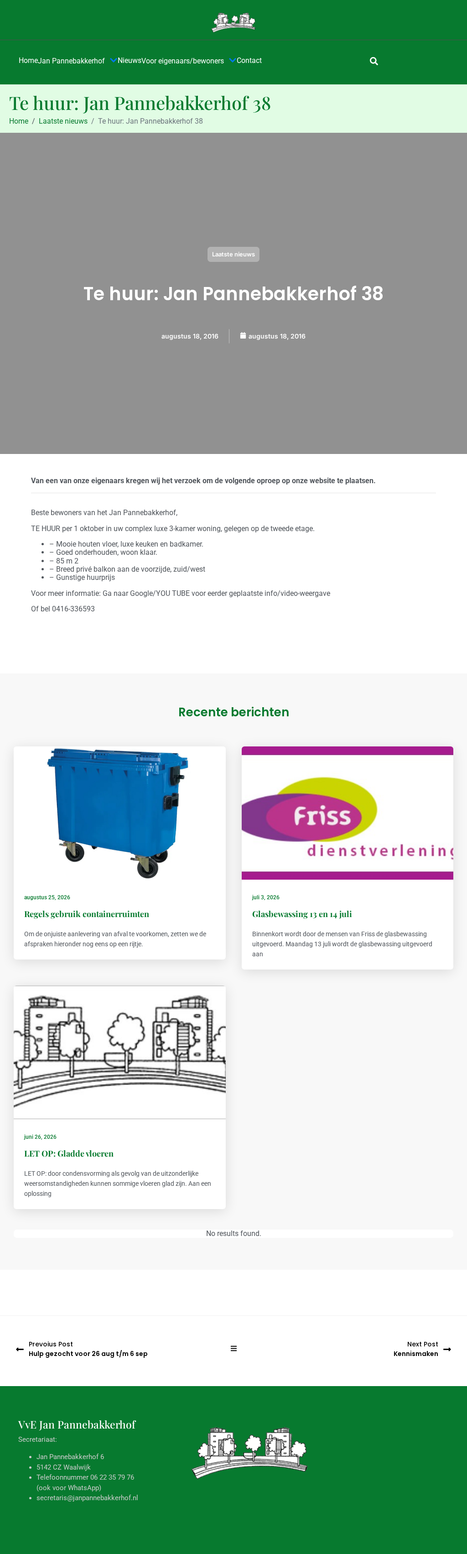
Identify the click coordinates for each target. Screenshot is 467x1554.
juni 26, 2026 (40, 1137)
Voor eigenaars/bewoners (182, 61)
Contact (249, 60)
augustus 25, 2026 (47, 897)
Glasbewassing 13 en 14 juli (302, 913)
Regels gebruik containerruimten (86, 913)
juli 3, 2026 (266, 897)
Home (28, 60)
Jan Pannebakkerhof (71, 61)
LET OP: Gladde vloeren (69, 1153)
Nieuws (129, 60)
